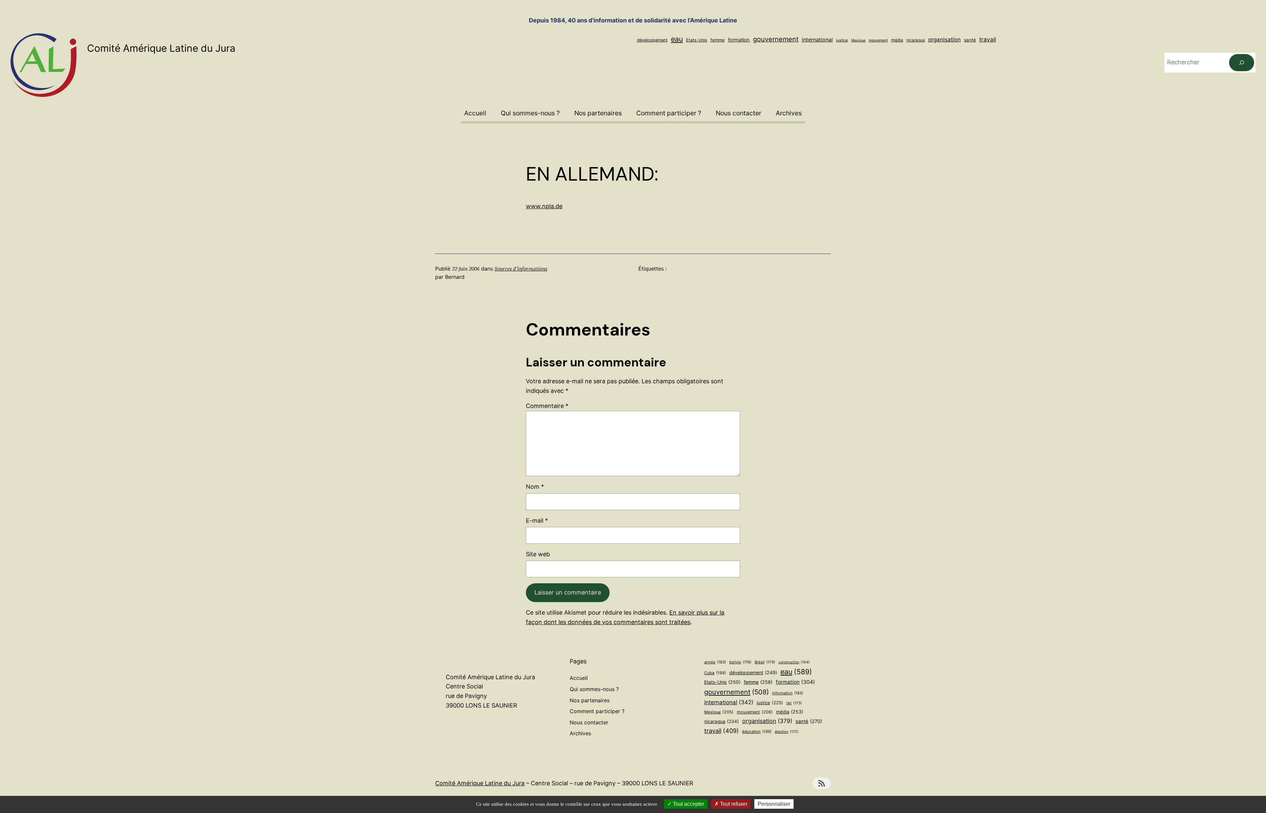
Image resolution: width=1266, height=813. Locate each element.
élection (787, 731)
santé (970, 40)
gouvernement (776, 39)
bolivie (740, 662)
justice (842, 40)
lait (794, 703)
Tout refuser (733, 804)
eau (677, 39)
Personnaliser (774, 804)
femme (717, 40)
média (897, 40)
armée (715, 662)
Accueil (475, 113)
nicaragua (915, 40)
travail (987, 39)
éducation (756, 731)
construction (794, 662)
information (787, 693)
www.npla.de (544, 206)
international (817, 39)
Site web (538, 554)
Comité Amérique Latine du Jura (161, 48)
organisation (944, 39)
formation (739, 40)
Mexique (858, 40)
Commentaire (547, 405)
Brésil (765, 662)
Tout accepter (688, 804)
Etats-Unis (696, 40)
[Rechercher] (1241, 62)
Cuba (715, 672)
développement (652, 40)
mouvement (878, 40)
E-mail (537, 520)
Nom (535, 486)
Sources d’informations (521, 268)
